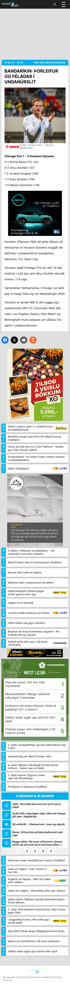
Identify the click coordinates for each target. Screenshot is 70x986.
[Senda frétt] (23, 340)
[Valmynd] (63, 4)
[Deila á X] (14, 340)
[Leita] (55, 4)
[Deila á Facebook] (5, 340)
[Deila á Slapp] (33, 340)
